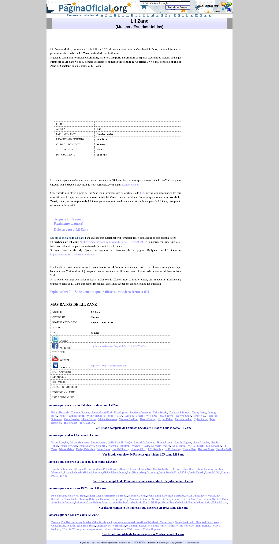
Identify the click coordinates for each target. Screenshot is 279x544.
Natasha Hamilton (119, 446)
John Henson (205, 469)
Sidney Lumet (165, 442)
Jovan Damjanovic (195, 495)
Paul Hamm (189, 502)
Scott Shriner (75, 469)
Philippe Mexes (160, 502)
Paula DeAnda (68, 446)
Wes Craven (166, 416)
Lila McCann (213, 446)
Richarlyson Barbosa (115, 495)
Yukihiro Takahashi (147, 522)
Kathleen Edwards (172, 469)
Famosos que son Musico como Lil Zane (73, 514)
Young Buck (182, 522)
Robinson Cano (83, 502)
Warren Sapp (183, 416)
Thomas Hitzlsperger (112, 499)
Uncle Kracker (183, 419)
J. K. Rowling (173, 449)
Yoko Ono (195, 522)
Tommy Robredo (89, 499)
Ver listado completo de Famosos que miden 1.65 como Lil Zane (143, 454)
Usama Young (147, 419)
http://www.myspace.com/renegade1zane (72, 254)
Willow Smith (77, 416)
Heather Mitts (206, 449)
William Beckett (134, 416)
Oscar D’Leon (128, 469)
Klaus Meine (66, 449)
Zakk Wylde (160, 412)
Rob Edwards (59, 495)
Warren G (199, 416)
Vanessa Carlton (128, 419)
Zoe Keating (68, 522)
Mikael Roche (95, 495)
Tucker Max (70, 422)
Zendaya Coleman (140, 412)
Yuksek (131, 522)
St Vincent (158, 499)
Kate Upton (121, 412)
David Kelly (181, 472)
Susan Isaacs (98, 442)
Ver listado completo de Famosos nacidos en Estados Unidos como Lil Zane (143, 428)
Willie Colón (115, 416)
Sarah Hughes (183, 442)
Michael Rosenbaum (114, 472)
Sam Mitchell (213, 499)
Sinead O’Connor (144, 442)
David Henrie (196, 472)
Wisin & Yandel (150, 525)
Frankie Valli (224, 449)
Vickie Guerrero (107, 419)
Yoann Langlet (59, 442)
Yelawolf (71, 525)
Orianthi (101, 446)
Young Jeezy (199, 412)
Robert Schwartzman (105, 502)
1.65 (142, 193)
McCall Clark (196, 446)
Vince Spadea (71, 419)
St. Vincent (145, 499)
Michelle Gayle (140, 446)
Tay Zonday (131, 499)
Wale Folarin (134, 529)
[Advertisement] (117, 37)
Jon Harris (190, 469)
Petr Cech (175, 502)
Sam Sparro (198, 499)
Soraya (169, 499)
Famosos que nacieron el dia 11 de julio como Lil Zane (82, 461)
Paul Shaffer (86, 446)
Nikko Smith (203, 502)
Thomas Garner (80, 412)
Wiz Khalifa (133, 525)
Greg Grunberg (149, 472)
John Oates (103, 449)
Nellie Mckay (219, 502)
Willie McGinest (96, 416)
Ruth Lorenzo (66, 502)
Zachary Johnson (179, 412)
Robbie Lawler (126, 502)
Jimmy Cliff (138, 449)
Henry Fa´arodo (77, 495)
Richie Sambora (93, 469)
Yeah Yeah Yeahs (85, 525)
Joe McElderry (120, 449)
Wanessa (121, 529)
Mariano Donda (137, 495)
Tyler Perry (200, 419)
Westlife (66, 529)
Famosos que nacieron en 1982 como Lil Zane (76, 488)
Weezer (99, 529)
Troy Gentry (87, 422)
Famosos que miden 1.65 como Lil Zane (72, 435)
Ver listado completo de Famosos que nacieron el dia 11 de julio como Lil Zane (143, 481)
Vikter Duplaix (151, 529)
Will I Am (152, 416)
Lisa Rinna (133, 472)
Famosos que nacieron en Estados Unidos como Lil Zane (83, 405)
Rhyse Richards (73, 472)
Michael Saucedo (92, 472)
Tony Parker (71, 499)
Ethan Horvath (60, 412)
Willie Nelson (183, 525)
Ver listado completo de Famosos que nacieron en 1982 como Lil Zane (143, 507)
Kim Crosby (154, 469)
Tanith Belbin (59, 469)
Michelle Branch (160, 446)
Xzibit (62, 416)
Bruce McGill (212, 472)
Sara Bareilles (201, 442)
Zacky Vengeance (117, 522)
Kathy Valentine (85, 449)
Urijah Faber (165, 419)
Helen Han (189, 449)
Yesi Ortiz (207, 522)
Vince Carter (88, 419)
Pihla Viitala (143, 502)
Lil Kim (63, 476)
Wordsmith (118, 525)
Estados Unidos (130, 184)
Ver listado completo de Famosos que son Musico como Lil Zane (143, 534)
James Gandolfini (101, 412)
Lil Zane (141, 469)
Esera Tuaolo (166, 472)
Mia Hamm (179, 446)
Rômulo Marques (174, 495)
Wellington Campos (83, 529)
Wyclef (107, 525)
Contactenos (139, 541)
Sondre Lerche (182, 499)
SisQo (128, 442)
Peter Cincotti (111, 469)
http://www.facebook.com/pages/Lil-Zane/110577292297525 (115, 242)
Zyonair (55, 522)
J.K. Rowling (155, 449)
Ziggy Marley (83, 522)
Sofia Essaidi (115, 442)
